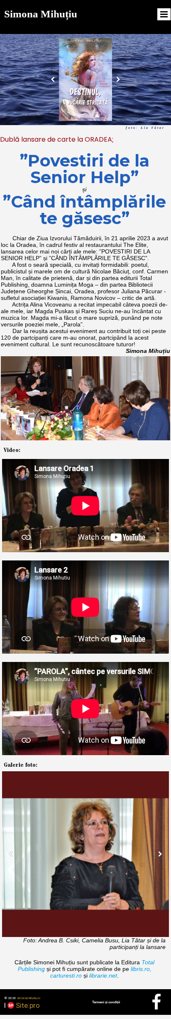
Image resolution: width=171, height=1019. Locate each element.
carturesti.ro (66, 975)
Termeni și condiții (106, 1002)
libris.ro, (141, 969)
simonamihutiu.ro (28, 998)
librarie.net (103, 975)
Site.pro (28, 1005)
